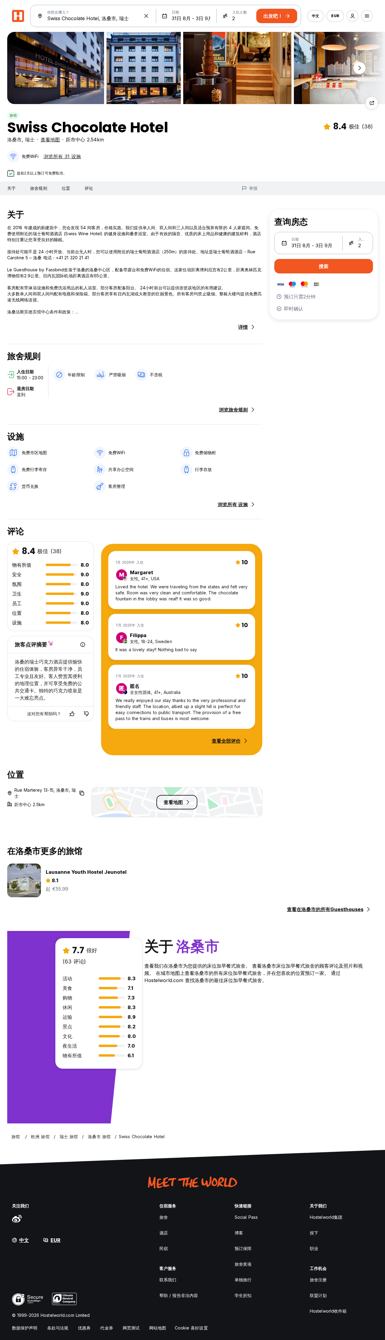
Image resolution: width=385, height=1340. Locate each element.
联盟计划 (318, 1295)
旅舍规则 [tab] (38, 188)
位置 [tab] (66, 188)
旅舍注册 (318, 1279)
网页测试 (131, 1327)
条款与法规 (58, 1327)
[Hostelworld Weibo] (17, 1218)
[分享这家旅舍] (372, 103)
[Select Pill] (352, 16)
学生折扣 (243, 1295)
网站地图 (157, 1327)
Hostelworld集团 (326, 1217)
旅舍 (163, 1217)
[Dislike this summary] (86, 714)
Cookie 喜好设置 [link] (191, 1327)
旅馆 (13, 115)
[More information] (82, 644)
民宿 (163, 1248)
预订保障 (243, 1248)
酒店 (163, 1232)
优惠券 (84, 1327)
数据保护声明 (25, 1327)
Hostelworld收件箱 (328, 1311)
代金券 (106, 1327)
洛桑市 (14, 140)
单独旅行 (243, 1279)
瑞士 (30, 140)
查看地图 (50, 140)
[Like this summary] (72, 714)
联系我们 (167, 1279)
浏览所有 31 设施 (62, 156)
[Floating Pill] (359, 68)
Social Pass (246, 1217)
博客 (239, 1232)
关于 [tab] (11, 188)
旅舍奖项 (243, 1264)
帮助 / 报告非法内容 (178, 1295)
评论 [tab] (89, 188)
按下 (314, 1232)
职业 (314, 1248)
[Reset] (146, 16)
